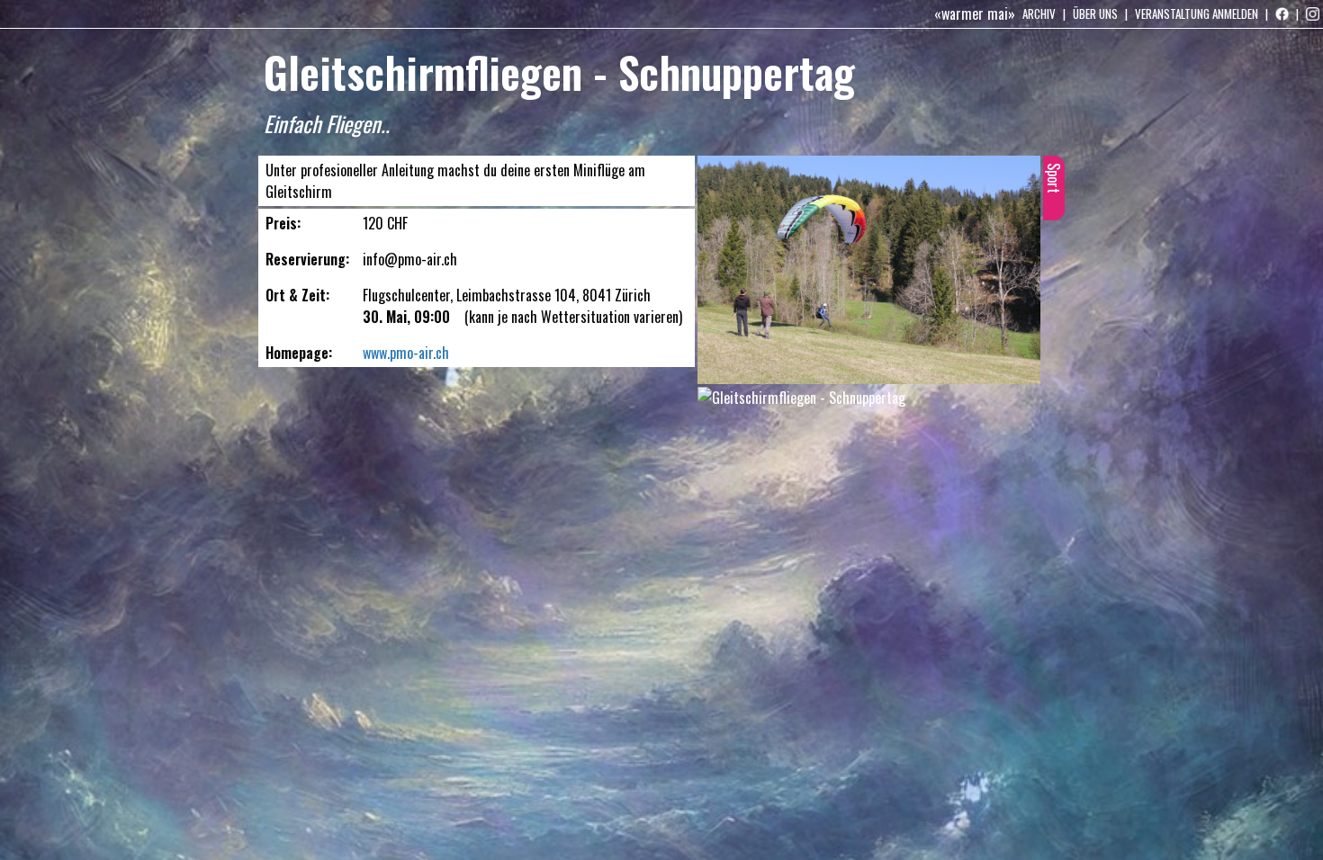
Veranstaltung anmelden (1196, 13)
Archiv (1039, 13)
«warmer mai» (974, 13)
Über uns (1095, 13)
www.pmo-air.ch (406, 352)
